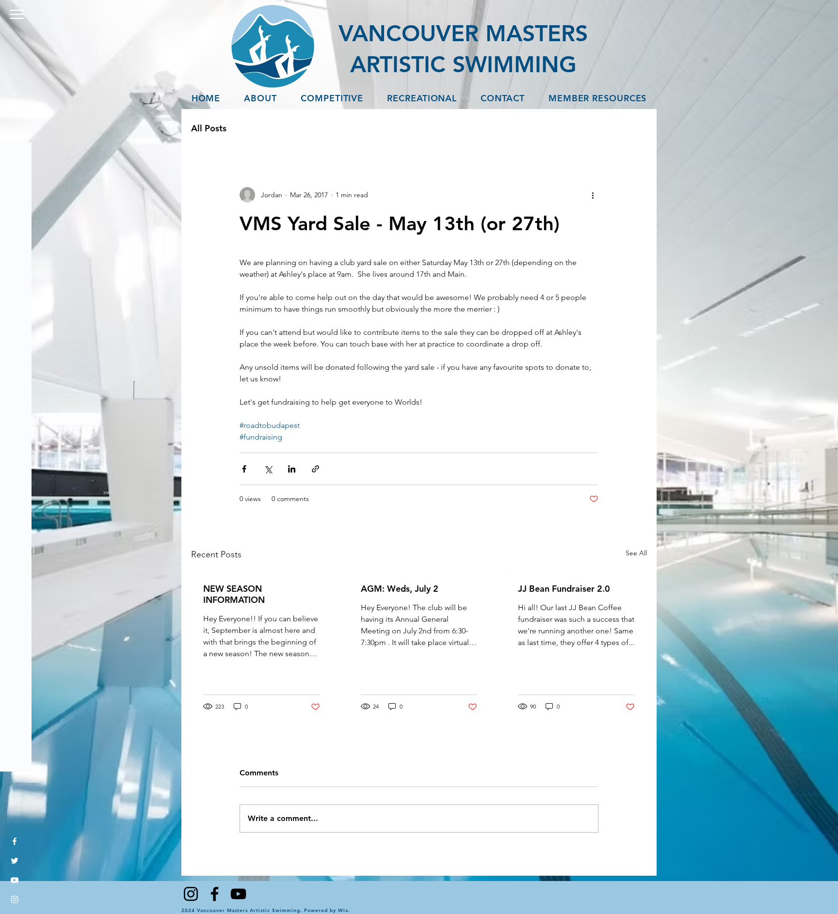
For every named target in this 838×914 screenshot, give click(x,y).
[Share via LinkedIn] (291, 468)
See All (636, 553)
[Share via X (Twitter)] (268, 468)
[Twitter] (14, 861)
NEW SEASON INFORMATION (234, 594)
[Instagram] (14, 899)
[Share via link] (315, 468)
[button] (17, 14)
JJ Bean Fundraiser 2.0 (564, 588)
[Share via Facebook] (244, 468)
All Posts (208, 128)
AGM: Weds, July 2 (399, 588)
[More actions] (592, 195)
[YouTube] (14, 880)
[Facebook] (14, 841)
